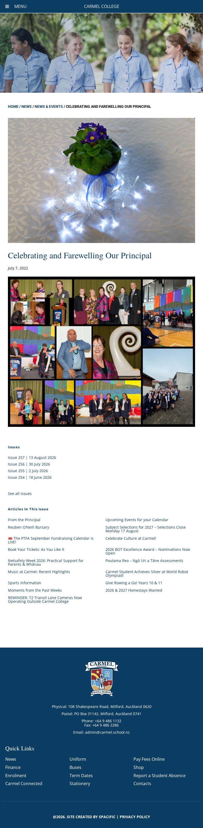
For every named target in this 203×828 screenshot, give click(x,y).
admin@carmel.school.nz (107, 732)
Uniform (78, 759)
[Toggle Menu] (7, 6)
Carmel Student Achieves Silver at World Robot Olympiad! (146, 573)
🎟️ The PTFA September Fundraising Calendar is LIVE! (51, 540)
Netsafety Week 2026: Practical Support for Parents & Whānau (46, 562)
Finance (13, 767)
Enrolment (15, 775)
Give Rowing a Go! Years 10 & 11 (133, 582)
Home (13, 106)
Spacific (107, 816)
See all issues (20, 493)
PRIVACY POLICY (135, 816)
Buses (75, 767)
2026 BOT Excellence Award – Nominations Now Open (147, 551)
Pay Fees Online (149, 759)
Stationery (80, 783)
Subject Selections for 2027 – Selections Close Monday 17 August (145, 529)
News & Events (49, 106)
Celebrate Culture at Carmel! (130, 538)
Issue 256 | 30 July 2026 (29, 464)
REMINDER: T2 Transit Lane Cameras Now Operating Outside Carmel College (45, 599)
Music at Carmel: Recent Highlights (39, 571)
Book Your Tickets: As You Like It (36, 549)
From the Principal (24, 519)
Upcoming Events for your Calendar (136, 519)
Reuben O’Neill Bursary (28, 527)
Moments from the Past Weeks (35, 590)
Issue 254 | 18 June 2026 (30, 477)
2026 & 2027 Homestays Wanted (133, 590)
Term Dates (81, 775)
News (26, 106)
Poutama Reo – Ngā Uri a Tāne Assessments (144, 560)
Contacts (142, 783)
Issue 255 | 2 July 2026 (28, 470)
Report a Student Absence (159, 775)
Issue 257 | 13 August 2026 (32, 457)
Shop (138, 767)
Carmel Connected (23, 783)
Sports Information (24, 582)
